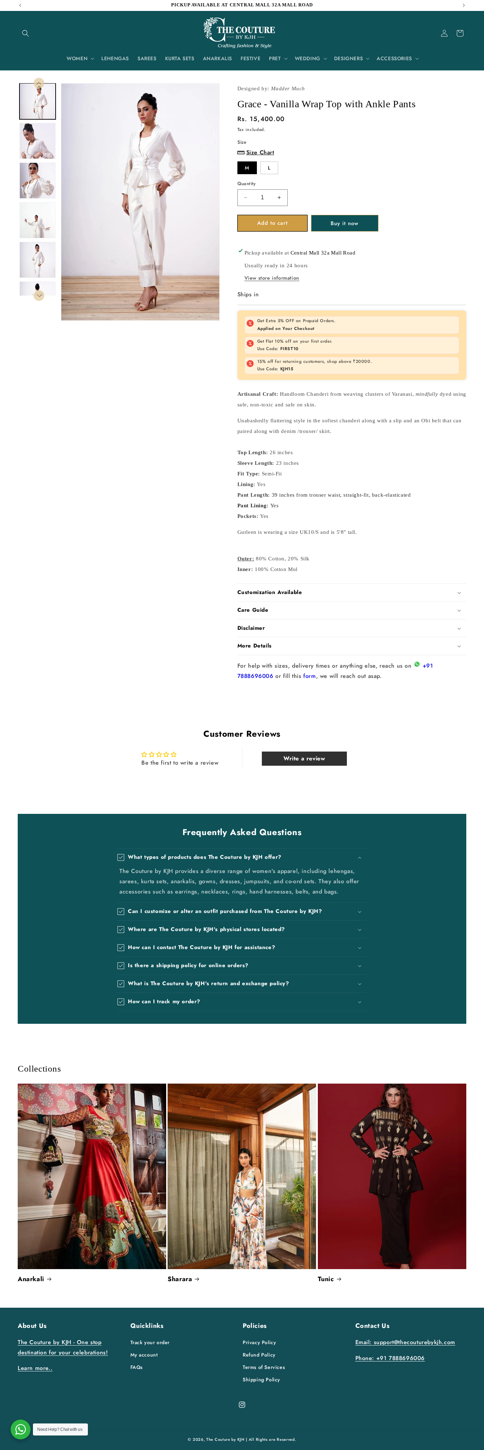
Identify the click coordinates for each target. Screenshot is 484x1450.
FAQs (136, 1367)
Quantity (246, 183)
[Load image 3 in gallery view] (37, 180)
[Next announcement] (464, 5)
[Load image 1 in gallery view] (37, 101)
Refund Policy (259, 1354)
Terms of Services (264, 1367)
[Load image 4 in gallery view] (37, 220)
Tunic (326, 1279)
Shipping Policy (261, 1379)
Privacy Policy (259, 1342)
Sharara (180, 1279)
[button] (25, 33)
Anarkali (31, 1279)
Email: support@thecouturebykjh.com (405, 1342)
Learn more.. (35, 1368)
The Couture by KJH (225, 1439)
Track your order (150, 1342)
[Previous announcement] (20, 5)
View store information (271, 277)
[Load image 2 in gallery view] (37, 141)
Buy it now (345, 223)
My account (144, 1354)
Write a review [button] (304, 758)
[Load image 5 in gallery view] (37, 260)
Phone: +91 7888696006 (390, 1358)
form (309, 676)
